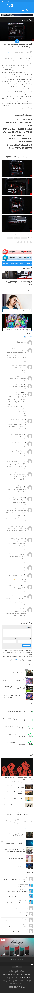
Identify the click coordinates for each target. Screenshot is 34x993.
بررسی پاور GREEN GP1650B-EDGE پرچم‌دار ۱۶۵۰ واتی (13, 712)
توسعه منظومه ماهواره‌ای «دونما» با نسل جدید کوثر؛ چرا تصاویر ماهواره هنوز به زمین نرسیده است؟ (14, 264)
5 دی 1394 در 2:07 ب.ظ (16, 538)
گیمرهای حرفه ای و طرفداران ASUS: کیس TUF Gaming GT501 (10, 282)
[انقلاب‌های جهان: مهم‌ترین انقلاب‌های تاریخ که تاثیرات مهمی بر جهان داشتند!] (17, 767)
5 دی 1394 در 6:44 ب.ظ (16, 434)
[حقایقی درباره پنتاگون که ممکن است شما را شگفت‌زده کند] (29, 786)
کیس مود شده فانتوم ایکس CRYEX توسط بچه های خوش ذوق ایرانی (25, 282)
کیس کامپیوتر (23, 237)
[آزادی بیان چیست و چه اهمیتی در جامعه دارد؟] (29, 805)
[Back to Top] (17, 967)
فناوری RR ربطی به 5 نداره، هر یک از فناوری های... (16, 891)
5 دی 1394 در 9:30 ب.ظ (14, 393)
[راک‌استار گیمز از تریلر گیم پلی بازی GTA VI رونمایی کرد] (29, 681)
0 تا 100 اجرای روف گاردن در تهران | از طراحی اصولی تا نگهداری (14, 792)
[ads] (17, 15)
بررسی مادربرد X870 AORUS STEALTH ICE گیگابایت (14, 728)
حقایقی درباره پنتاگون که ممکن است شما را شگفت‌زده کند (14, 786)
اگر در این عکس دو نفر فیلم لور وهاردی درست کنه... (16, 926)
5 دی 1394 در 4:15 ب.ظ (17, 442)
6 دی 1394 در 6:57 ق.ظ (17, 365)
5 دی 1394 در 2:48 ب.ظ (17, 509)
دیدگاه (27, 337)
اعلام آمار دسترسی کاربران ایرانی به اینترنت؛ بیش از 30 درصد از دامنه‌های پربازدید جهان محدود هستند (13, 842)
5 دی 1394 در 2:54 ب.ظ (17, 460)
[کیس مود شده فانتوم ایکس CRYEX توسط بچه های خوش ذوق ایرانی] (24, 275)
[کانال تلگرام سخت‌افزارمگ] (19, 987)
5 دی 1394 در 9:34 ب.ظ (17, 377)
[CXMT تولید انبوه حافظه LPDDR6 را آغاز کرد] (29, 866)
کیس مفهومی (16, 237)
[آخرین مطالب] (25, 828)
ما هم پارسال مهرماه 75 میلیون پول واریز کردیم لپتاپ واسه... (15, 921)
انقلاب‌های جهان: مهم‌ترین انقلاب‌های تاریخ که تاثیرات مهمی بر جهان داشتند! (18, 778)
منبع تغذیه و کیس (27, 20)
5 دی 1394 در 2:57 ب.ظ (17, 450)
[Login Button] (23, 10)
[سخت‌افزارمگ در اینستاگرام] (17, 987)
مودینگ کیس (9, 237)
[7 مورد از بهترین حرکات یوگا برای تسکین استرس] (29, 799)
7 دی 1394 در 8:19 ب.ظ (14, 341)
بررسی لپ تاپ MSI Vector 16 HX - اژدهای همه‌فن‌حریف (15, 743)
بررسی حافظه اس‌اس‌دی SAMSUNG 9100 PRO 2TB (14, 720)
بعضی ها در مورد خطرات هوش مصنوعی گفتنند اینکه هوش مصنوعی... (15, 880)
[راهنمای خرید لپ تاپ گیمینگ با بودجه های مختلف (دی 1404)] (17, 947)
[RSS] (24, 987)
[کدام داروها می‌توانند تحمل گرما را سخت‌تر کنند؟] (17, 303)
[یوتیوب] (17, 252)
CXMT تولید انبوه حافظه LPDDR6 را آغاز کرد (15, 866)
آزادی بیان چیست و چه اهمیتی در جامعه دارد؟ (14, 805)
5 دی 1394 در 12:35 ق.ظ (17, 574)
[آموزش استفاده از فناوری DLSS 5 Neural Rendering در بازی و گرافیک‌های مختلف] (29, 835)
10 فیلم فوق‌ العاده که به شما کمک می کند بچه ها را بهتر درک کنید (17, 330)
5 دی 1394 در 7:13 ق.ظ (14, 608)
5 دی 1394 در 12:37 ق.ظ (13, 566)
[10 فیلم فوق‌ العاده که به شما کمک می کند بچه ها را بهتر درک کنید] (17, 322)
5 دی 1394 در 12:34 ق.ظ (13, 585)
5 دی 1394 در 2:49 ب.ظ (17, 497)
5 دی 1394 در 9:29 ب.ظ (16, 419)
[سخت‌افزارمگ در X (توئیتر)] (12, 987)
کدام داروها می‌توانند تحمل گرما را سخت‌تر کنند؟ (19, 310)
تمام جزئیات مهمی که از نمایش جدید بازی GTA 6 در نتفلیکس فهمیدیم (13, 673)
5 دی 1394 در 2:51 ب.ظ (17, 486)
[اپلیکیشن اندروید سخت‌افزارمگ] (21, 987)
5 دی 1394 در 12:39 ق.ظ (13, 553)
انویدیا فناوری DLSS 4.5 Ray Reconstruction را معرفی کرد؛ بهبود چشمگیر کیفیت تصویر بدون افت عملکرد (14, 688)
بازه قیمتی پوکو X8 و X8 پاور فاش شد (17, 858)
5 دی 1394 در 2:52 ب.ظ (17, 473)
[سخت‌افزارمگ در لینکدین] (10, 987)
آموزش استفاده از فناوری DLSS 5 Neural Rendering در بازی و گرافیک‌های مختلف (13, 835)
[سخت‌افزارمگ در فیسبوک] (15, 987)
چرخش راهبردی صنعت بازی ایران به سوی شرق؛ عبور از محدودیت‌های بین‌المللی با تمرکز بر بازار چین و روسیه (13, 696)
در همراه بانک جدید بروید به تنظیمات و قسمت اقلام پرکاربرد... (16, 915)
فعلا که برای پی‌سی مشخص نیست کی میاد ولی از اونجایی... (17, 903)
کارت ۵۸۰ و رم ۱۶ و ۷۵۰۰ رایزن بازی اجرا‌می (18, 932)
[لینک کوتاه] (8, 52)
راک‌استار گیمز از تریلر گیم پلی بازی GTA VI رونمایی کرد (14, 681)
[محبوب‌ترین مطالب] (9, 828)
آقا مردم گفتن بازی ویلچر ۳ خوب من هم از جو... (17, 909)
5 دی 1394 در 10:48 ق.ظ (16, 595)
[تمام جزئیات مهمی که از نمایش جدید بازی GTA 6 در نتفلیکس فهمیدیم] (29, 673)
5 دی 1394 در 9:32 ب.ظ (14, 385)
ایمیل (14, 638)
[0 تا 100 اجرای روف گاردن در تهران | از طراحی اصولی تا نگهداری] (29, 792)
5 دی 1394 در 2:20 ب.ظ (14, 527)
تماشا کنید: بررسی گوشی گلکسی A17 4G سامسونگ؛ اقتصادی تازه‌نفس (13, 735)
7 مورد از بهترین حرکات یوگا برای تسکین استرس (13, 799)
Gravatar (18, 660)
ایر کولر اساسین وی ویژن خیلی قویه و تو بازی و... (17, 897)
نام (30, 638)
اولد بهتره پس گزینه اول (23, 886)
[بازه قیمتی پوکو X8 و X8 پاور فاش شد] (29, 858)
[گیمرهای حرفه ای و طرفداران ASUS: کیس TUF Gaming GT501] (9, 275)
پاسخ (25, 345)
